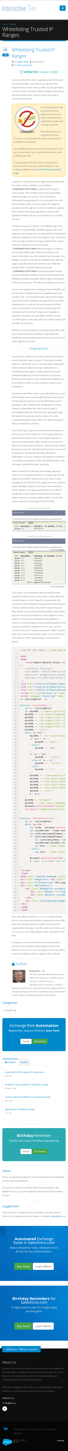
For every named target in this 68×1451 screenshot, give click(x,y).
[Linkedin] (4, 1408)
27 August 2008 (21, 61)
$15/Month (40, 1151)
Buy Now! (23, 1266)
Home (5, 24)
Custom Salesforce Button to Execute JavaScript (27, 1096)
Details (26, 1041)
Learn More (43, 1266)
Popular (11, 1062)
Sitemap (60, 1440)
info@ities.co (10, 1403)
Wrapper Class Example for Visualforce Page (26, 1084)
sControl (18, 65)
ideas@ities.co (58, 1216)
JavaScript (27, 65)
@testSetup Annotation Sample (20, 1109)
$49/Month (40, 1041)
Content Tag (10, 1010)
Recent (24, 1062)
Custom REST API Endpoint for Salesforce (24, 1072)
